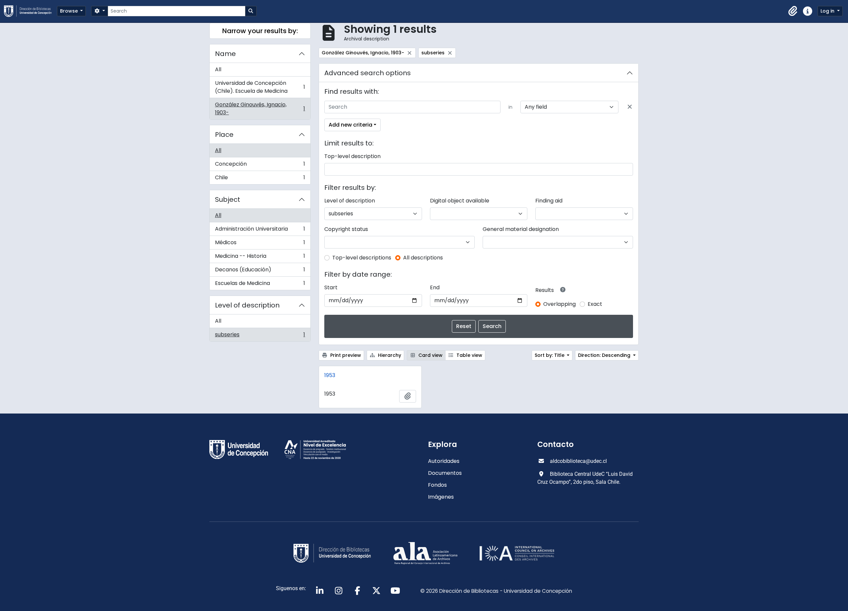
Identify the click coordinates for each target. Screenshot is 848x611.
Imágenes (441, 497)
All (218, 69)
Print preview (345, 355)
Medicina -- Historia (260, 257)
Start (331, 287)
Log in (828, 11)
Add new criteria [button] (350, 125)
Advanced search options (367, 73)
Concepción (260, 165)
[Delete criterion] (629, 107)
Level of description (247, 305)
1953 (329, 375)
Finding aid (548, 200)
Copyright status (346, 229)
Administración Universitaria (260, 230)
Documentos (445, 473)
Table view (468, 355)
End (435, 287)
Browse (69, 11)
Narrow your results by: (260, 30)
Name (225, 53)
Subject (227, 199)
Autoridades (443, 461)
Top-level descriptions (361, 257)
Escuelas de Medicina (260, 284)
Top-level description (352, 156)
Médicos (260, 244)
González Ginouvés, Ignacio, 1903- (260, 108)
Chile (260, 179)
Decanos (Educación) (260, 271)
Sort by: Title (550, 355)
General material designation (521, 229)
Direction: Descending (605, 355)
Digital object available (459, 200)
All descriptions (423, 257)
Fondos (437, 485)
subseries (260, 336)
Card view (430, 355)
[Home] (30, 11)
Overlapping (559, 304)
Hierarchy (389, 355)
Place (224, 134)
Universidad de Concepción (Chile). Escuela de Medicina (260, 87)
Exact (595, 304)
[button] (793, 11)
